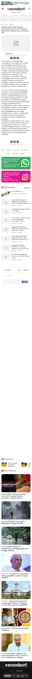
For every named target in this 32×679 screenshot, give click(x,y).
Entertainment (23, 15)
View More (27, 187)
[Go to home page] (16, 9)
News (10, 15)
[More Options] (21, 58)
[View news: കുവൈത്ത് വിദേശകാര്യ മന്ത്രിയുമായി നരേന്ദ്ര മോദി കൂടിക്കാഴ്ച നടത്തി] (5, 229)
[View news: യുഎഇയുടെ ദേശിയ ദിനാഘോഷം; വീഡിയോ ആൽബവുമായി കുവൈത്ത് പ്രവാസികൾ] (5, 248)
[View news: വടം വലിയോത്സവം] (5, 194)
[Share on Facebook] (11, 58)
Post (24, 282)
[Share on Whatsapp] (18, 58)
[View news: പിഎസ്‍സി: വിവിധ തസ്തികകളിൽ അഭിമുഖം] (16, 617)
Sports (15, 15)
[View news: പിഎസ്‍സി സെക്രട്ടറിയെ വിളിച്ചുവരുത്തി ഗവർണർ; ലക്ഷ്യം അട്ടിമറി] (16, 563)
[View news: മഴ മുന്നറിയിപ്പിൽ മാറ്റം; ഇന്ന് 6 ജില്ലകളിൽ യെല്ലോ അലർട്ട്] (16, 510)
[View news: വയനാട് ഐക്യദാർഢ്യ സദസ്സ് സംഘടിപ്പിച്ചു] (5, 212)
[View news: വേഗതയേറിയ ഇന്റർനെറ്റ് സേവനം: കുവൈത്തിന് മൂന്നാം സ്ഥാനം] (5, 257)
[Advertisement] (16, 354)
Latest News (4, 15)
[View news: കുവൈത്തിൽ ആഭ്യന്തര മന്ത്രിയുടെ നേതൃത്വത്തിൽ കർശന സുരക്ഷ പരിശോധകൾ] (5, 202)
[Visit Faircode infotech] (19, 671)
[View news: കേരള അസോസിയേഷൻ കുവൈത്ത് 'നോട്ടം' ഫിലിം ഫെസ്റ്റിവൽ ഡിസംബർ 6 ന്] (5, 238)
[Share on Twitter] (14, 58)
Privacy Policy (23, 673)
